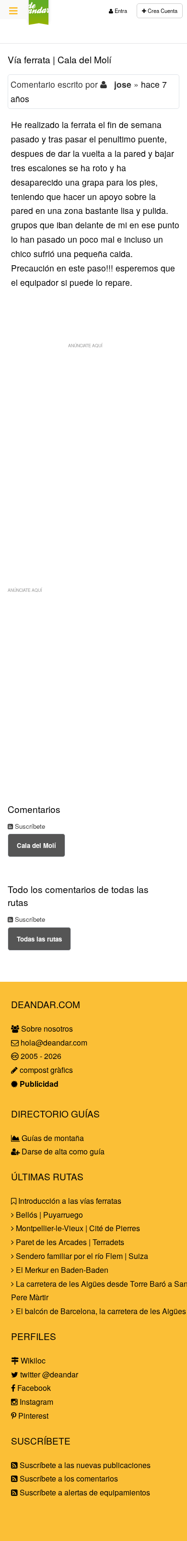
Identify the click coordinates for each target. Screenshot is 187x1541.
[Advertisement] (93, 446)
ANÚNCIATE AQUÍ (85, 345)
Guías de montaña (52, 1137)
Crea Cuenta (161, 10)
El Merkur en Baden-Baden (61, 1269)
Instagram (35, 1401)
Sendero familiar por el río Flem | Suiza (81, 1255)
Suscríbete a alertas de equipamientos (84, 1492)
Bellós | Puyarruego (48, 1214)
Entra (120, 10)
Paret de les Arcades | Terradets (69, 1241)
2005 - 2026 (40, 1055)
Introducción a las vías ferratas (68, 1200)
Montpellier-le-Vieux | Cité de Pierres (77, 1228)
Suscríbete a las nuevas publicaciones (84, 1464)
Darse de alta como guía (62, 1151)
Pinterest (32, 1415)
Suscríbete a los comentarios (68, 1478)
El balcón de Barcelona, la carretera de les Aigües (100, 1311)
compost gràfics (45, 1069)
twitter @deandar (48, 1374)
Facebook (33, 1387)
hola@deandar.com (54, 1042)
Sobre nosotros (46, 1028)
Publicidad (38, 1083)
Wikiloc (32, 1360)
